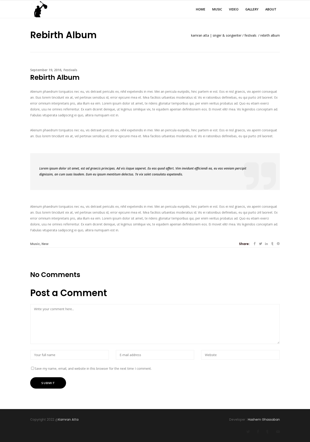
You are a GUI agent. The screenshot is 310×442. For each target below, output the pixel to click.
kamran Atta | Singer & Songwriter (216, 35)
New (45, 244)
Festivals (250, 35)
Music (35, 244)
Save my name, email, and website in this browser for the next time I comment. (93, 368)
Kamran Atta (68, 419)
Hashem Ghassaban (264, 419)
